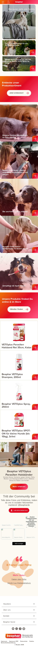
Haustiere (7, 604)
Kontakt (6, 616)
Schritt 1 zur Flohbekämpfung (19, 583)
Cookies (31, 641)
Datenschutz (23, 641)
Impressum (4, 641)
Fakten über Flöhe (19, 579)
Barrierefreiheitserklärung (8, 643)
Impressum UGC (13, 641)
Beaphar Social (9, 622)
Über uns (7, 610)
